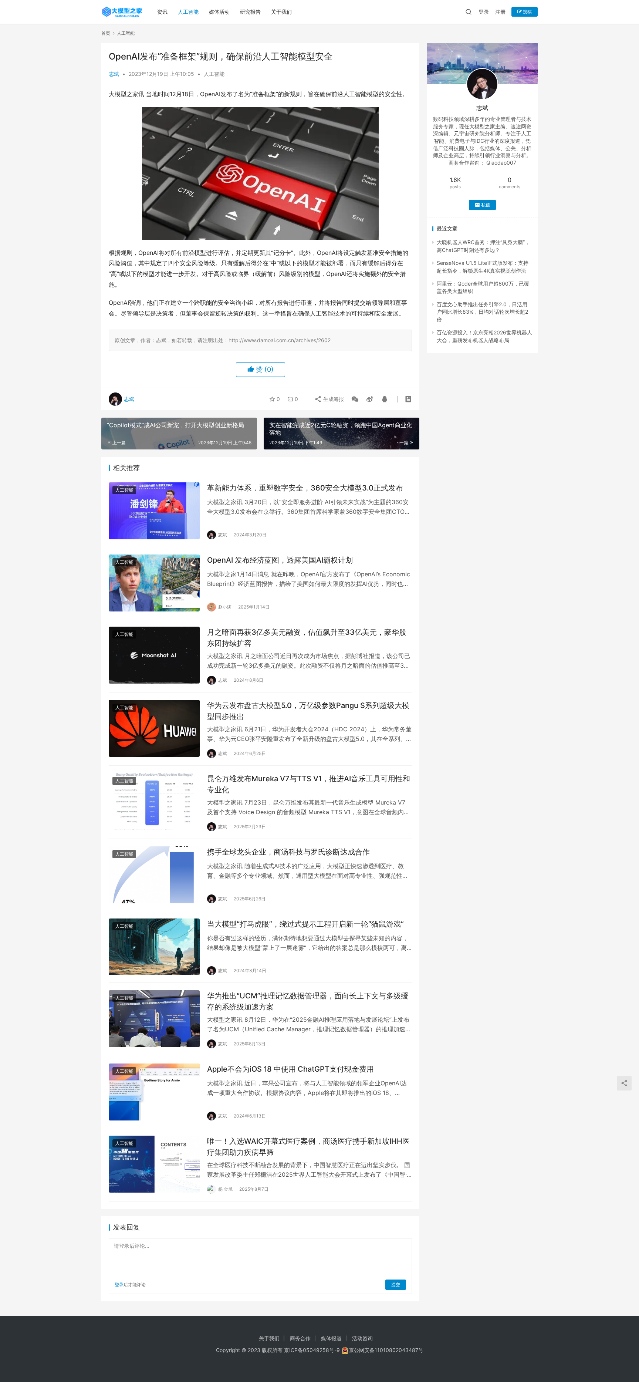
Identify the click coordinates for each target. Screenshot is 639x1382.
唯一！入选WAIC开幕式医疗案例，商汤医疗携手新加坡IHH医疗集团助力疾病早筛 (308, 1146)
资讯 (162, 12)
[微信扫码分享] (355, 399)
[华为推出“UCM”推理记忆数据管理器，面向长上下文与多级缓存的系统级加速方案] (154, 1018)
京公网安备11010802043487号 (386, 1350)
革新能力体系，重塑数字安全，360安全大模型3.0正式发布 (305, 487)
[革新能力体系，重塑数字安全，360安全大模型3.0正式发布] (154, 510)
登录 (484, 12)
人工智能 (188, 12)
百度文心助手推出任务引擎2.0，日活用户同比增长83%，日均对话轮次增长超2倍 (482, 312)
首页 (105, 33)
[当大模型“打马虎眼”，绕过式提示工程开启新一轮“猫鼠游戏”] (154, 946)
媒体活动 (219, 12)
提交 (395, 1284)
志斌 (114, 74)
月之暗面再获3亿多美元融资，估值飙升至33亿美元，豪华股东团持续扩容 (306, 637)
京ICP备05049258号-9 (312, 1350)
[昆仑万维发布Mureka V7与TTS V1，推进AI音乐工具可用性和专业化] (154, 801)
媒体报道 (331, 1338)
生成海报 (333, 399)
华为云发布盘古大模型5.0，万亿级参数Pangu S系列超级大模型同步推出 (308, 711)
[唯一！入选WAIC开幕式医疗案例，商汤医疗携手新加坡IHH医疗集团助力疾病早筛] (154, 1164)
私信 (485, 205)
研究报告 (250, 12)
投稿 (527, 11)
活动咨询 (362, 1338)
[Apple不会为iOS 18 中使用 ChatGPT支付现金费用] (154, 1092)
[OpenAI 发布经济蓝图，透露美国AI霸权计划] (154, 583)
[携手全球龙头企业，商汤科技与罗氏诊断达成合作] (154, 874)
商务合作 (300, 1338)
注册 (500, 12)
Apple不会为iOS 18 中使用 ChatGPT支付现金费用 (290, 1069)
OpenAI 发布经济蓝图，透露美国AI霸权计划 (280, 560)
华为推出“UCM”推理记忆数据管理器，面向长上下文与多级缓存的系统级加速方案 (307, 1001)
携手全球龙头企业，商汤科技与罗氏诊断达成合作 (288, 851)
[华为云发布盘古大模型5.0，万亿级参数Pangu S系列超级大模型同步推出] (154, 728)
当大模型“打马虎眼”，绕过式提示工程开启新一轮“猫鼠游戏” (305, 924)
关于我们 (281, 12)
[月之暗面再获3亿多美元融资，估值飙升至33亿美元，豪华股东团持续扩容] (154, 655)
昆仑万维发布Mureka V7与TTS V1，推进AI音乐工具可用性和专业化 (308, 784)
